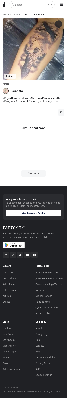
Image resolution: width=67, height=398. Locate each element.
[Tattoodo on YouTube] (27, 255)
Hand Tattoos (42, 301)
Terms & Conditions (46, 357)
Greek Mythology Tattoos (48, 284)
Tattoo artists (10, 272)
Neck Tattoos (42, 290)
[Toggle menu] (61, 4)
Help (37, 339)
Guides (6, 301)
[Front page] (4, 4)
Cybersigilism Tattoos (47, 307)
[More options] (58, 24)
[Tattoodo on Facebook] (34, 255)
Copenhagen (10, 351)
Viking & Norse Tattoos (47, 272)
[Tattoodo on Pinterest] (20, 255)
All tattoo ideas (43, 313)
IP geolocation (53, 391)
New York (8, 334)
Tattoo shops (9, 278)
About (38, 328)
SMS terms (41, 368)
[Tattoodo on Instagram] (6, 255)
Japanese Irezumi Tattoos (49, 278)
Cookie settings (43, 374)
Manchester (9, 345)
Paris (5, 363)
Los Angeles (9, 339)
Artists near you (11, 368)
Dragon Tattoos (43, 295)
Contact (39, 345)
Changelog (41, 334)
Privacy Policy (42, 363)
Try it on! (10, 76)
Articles (7, 295)
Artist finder (9, 284)
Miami (6, 357)
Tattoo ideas (9, 290)
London (7, 328)
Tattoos (49, 4)
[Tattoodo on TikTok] (13, 255)
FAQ (37, 351)
